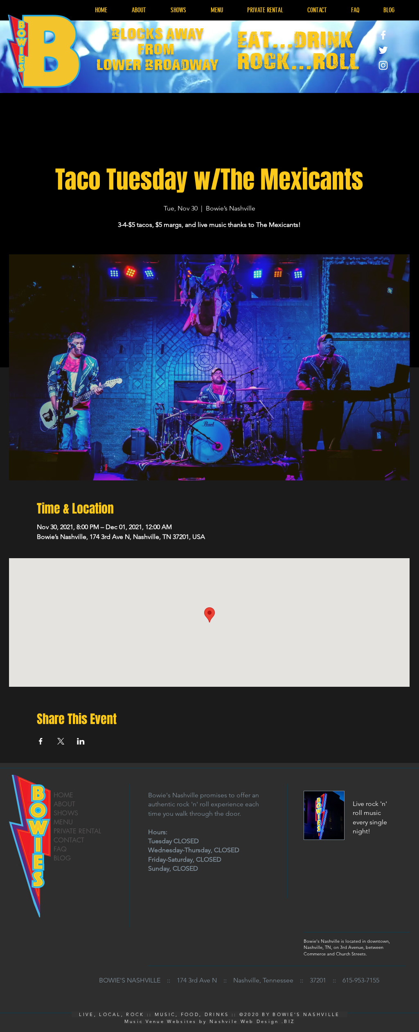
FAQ (60, 849)
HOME (63, 795)
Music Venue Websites (160, 1021)
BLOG (62, 858)
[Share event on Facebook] (41, 741)
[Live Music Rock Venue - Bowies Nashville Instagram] (383, 65)
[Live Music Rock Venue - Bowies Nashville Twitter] (383, 50)
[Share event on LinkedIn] (81, 741)
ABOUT (64, 804)
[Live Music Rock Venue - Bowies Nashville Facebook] (383, 35)
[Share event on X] (61, 741)
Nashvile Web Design (244, 1021)
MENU (63, 822)
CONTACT (69, 840)
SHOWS (66, 813)
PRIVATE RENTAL (77, 831)
